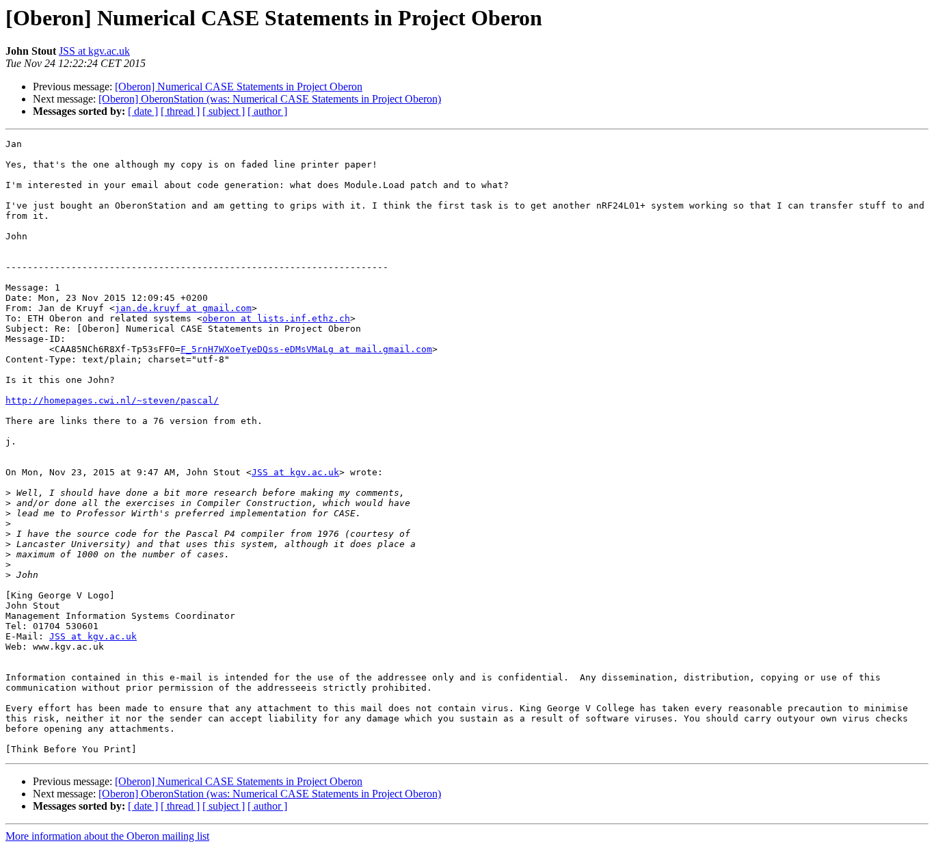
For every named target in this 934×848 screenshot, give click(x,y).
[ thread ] (180, 111)
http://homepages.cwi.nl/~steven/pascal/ (112, 400)
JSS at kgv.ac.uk (94, 51)
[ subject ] (223, 111)
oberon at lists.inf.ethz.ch (276, 318)
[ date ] (143, 111)
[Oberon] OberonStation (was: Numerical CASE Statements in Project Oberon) (269, 99)
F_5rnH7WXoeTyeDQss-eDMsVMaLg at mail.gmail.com (306, 349)
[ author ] (267, 111)
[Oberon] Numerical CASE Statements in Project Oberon (238, 86)
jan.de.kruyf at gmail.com (183, 308)
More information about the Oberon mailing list (107, 836)
